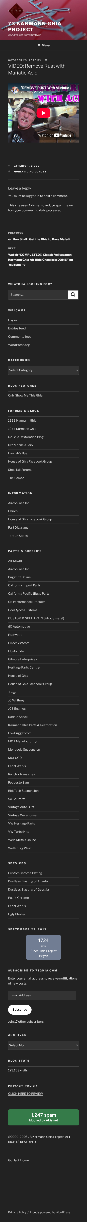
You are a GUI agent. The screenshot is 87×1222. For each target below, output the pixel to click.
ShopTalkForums (20, 470)
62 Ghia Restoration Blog (26, 437)
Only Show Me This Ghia (25, 395)
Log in (12, 320)
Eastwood (15, 635)
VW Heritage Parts (21, 823)
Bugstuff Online (19, 577)
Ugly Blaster (16, 914)
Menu (46, 45)
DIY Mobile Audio (20, 445)
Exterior (21, 165)
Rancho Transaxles (21, 774)
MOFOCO (15, 758)
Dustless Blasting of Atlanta (28, 881)
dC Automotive (19, 626)
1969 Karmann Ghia (22, 420)
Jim (45, 60)
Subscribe (20, 1009)
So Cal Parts (16, 799)
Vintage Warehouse (22, 815)
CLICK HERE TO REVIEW (25, 1094)
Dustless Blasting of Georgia (28, 889)
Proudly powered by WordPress (50, 1212)
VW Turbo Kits (18, 832)
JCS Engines (17, 708)
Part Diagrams (18, 527)
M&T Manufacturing (22, 741)
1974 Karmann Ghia (22, 429)
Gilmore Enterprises (22, 659)
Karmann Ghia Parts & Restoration (32, 725)
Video (35, 165)
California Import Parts (24, 585)
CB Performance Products (27, 602)
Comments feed (20, 336)
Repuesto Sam (18, 782)
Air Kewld (15, 561)
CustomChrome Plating (25, 873)
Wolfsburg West (20, 848)
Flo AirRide (16, 651)
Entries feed (17, 328)
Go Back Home (18, 1160)
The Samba (16, 478)
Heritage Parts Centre (24, 667)
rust (43, 171)
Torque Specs (18, 536)
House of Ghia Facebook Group (30, 461)
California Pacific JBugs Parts (29, 593)
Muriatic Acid (25, 171)
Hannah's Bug (18, 453)
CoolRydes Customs (22, 610)
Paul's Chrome (18, 898)
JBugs (12, 692)
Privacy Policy (17, 1212)
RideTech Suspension (23, 791)
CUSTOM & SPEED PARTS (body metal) (36, 618)
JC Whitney (16, 700)
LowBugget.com (20, 733)
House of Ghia (18, 676)
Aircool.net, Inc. (19, 503)
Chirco (13, 511)
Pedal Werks (17, 766)
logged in (32, 196)
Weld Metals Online (22, 840)
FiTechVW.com (19, 643)
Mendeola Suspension (24, 749)
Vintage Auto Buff (21, 807)
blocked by (48, 1118)
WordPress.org (19, 345)
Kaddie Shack (18, 717)
